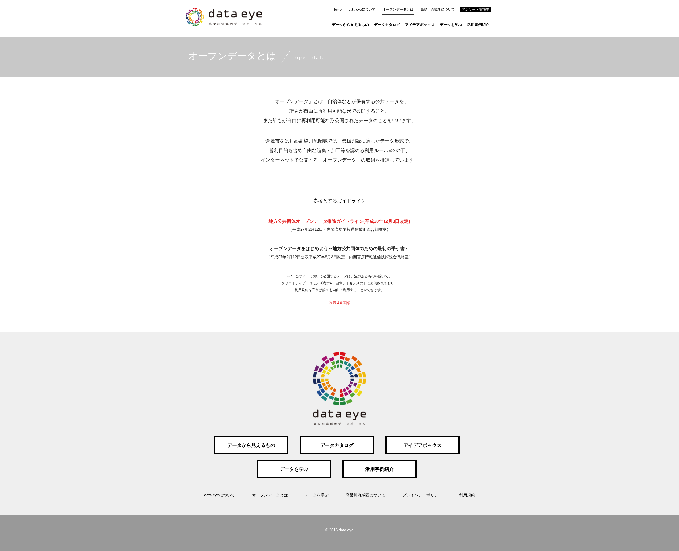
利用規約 (467, 495)
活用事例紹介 (478, 25)
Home (337, 9)
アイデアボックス (420, 25)
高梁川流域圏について (437, 9)
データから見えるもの (350, 25)
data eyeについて (362, 9)
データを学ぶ (451, 25)
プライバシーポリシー (422, 495)
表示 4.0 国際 (339, 303)
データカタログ (387, 25)
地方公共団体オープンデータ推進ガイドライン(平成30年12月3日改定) (339, 221)
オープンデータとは (398, 9)
